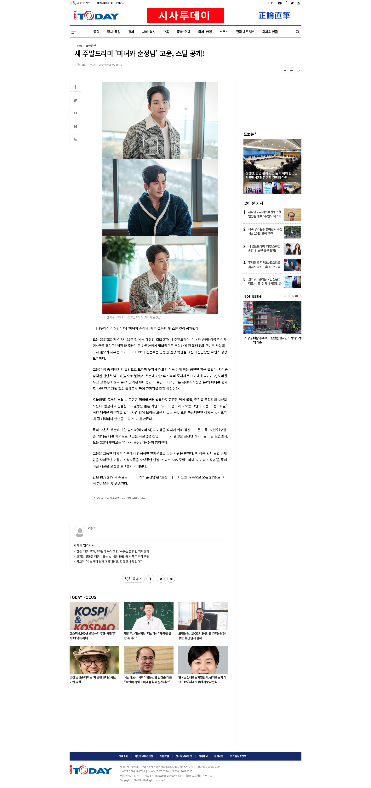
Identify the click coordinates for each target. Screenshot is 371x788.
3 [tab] (293, 296)
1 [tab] (285, 296)
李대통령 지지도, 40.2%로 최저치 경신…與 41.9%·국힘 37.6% (264, 264)
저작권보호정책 (238, 756)
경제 (131, 31)
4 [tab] (297, 296)
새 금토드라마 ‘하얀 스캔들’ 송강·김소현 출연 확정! (264, 248)
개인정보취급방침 (144, 756)
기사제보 (203, 756)
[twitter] (292, 3)
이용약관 (164, 756)
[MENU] (73, 32)
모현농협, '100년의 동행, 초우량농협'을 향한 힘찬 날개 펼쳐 (202, 635)
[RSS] (298, 3)
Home (78, 46)
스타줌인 (91, 46)
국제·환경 (205, 31)
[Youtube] (280, 3)
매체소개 (123, 756)
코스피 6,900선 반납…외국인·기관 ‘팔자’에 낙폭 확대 (93, 635)
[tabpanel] (272, 323)
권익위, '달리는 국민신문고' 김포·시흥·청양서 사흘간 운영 (265, 281)
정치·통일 (113, 31)
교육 (166, 31)
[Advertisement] (149, 721)
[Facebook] (286, 3)
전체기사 (120, 2)
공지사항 (219, 756)
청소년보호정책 (184, 756)
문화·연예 (183, 31)
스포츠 (223, 31)
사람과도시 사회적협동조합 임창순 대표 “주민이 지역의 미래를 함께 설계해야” (148, 679)
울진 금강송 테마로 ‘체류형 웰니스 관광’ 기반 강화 (93, 679)
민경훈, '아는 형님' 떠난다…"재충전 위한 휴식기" (147, 635)
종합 (96, 31)
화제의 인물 (270, 31)
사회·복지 (148, 31)
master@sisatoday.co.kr (168, 775)
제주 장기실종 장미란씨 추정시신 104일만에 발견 (265, 231)
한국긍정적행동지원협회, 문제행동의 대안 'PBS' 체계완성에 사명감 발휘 (202, 679)
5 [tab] (300, 296)
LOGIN (270, 2)
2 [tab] (289, 296)
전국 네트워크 (245, 31)
